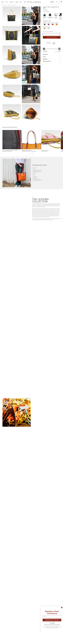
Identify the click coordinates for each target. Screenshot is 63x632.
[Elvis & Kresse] (34, 2)
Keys (33, 175)
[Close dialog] (62, 607)
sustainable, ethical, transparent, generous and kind (44, 219)
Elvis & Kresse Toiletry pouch (37, 180)
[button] (61, 1)
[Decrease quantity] (44, 34)
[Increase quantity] (59, 34)
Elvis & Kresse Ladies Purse (37, 171)
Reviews (54, 42)
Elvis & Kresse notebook (37, 170)
